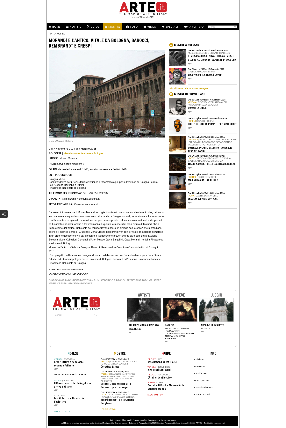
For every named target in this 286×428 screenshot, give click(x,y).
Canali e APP (200, 373)
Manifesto (199, 366)
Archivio (196, 26)
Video (151, 26)
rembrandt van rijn (86, 280)
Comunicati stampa (203, 387)
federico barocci (113, 280)
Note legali (126, 420)
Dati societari (115, 420)
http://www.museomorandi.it (84, 204)
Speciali (172, 26)
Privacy (136, 420)
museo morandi (137, 280)
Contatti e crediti (202, 394)
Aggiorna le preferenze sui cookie (162, 420)
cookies (144, 420)
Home (56, 26)
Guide (94, 26)
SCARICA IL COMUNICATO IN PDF (66, 269)
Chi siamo (199, 359)
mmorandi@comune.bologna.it (82, 198)
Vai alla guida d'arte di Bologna (68, 273)
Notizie (75, 26)
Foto (134, 26)
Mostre (114, 26)
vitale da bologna (80, 283)
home (52, 34)
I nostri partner (201, 380)
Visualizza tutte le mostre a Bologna (83, 153)
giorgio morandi (60, 280)
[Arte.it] (143, 8)
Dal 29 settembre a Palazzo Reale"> (72, 380)
